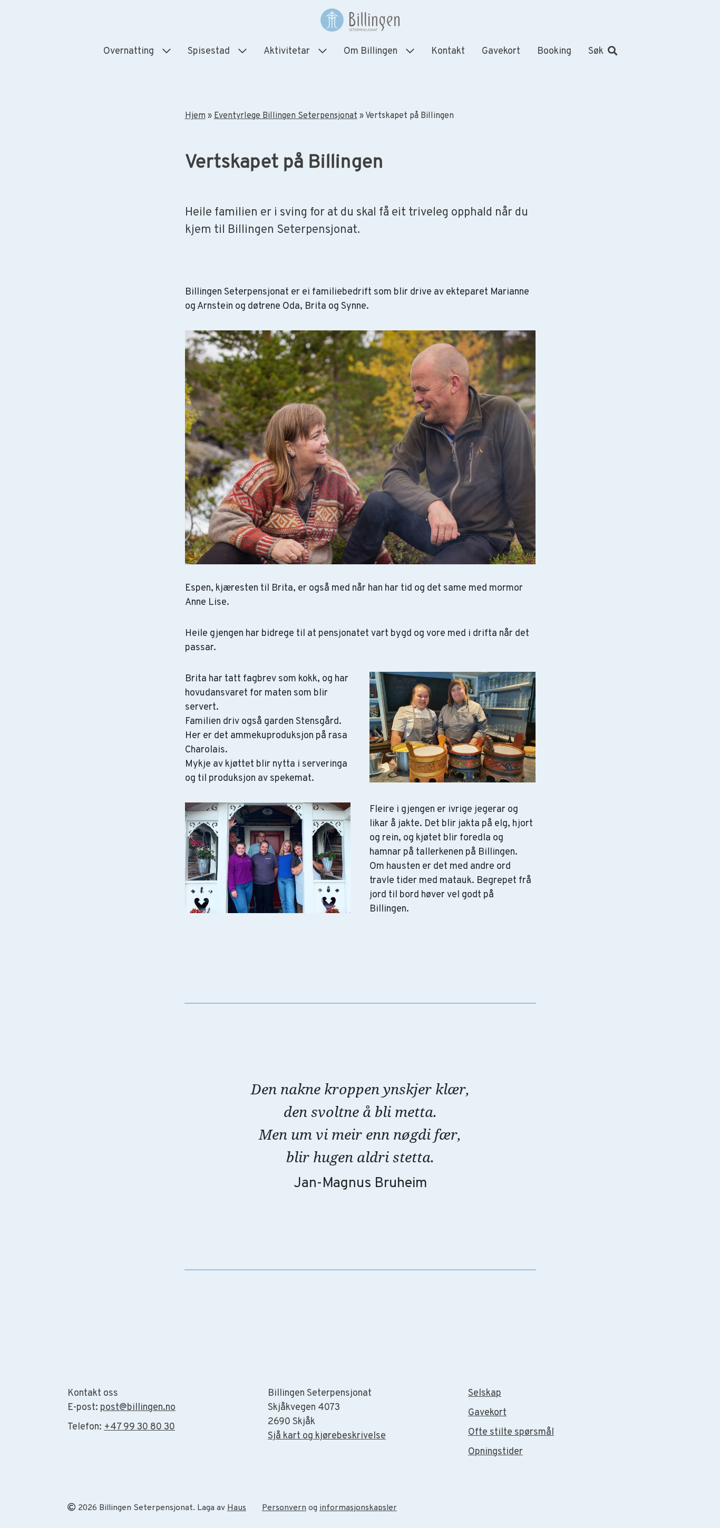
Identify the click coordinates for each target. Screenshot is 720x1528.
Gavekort (501, 51)
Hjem (195, 116)
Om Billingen (370, 51)
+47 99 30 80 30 (139, 1427)
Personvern (284, 1508)
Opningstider (495, 1452)
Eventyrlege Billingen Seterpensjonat (285, 116)
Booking (554, 51)
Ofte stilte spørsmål (511, 1432)
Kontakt (448, 51)
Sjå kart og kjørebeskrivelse (327, 1436)
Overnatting (128, 51)
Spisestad (209, 51)
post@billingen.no (138, 1408)
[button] (603, 51)
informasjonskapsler (358, 1508)
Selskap (484, 1393)
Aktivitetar (287, 51)
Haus (236, 1508)
